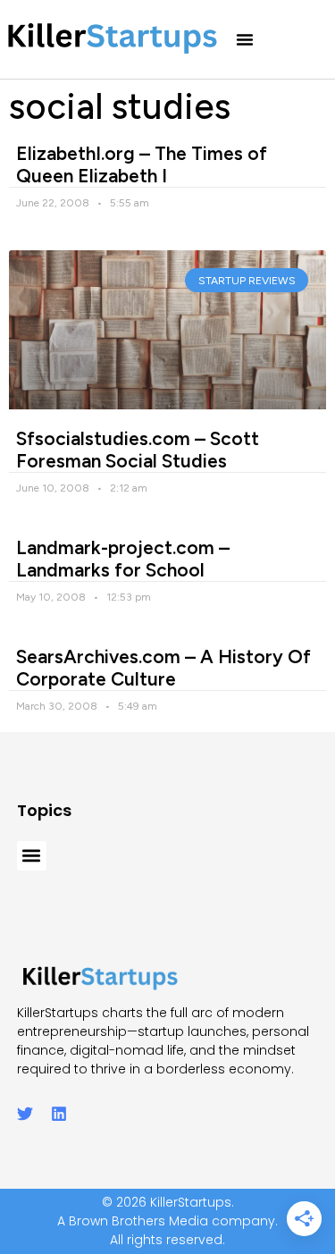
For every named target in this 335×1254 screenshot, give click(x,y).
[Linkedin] (59, 1114)
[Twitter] (25, 1114)
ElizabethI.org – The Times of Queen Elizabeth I (141, 164)
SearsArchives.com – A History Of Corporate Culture (163, 667)
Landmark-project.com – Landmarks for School (123, 558)
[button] (244, 39)
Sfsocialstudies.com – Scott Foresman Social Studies (137, 449)
